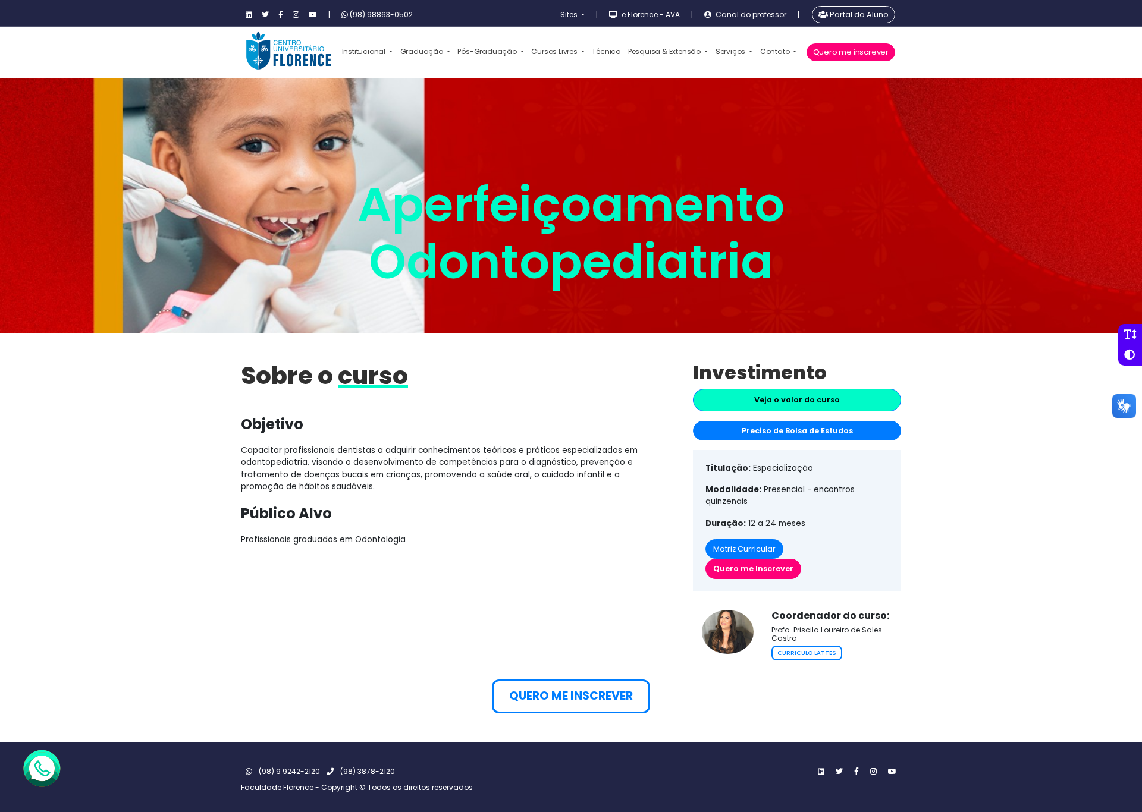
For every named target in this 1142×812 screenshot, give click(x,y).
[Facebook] (281, 15)
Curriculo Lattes (806, 653)
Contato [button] (775, 51)
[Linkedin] (249, 15)
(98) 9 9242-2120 (288, 771)
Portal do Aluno (858, 15)
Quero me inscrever (851, 52)
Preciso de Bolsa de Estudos (797, 431)
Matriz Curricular (744, 549)
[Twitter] (265, 15)
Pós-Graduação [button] (487, 51)
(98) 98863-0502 (380, 15)
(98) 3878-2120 (366, 771)
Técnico (606, 51)
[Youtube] (313, 15)
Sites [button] (569, 15)
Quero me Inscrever (753, 569)
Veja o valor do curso (797, 400)
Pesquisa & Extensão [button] (665, 51)
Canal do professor (750, 15)
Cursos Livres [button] (555, 51)
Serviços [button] (731, 51)
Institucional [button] (364, 51)
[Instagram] (296, 15)
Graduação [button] (422, 51)
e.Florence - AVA (650, 15)
